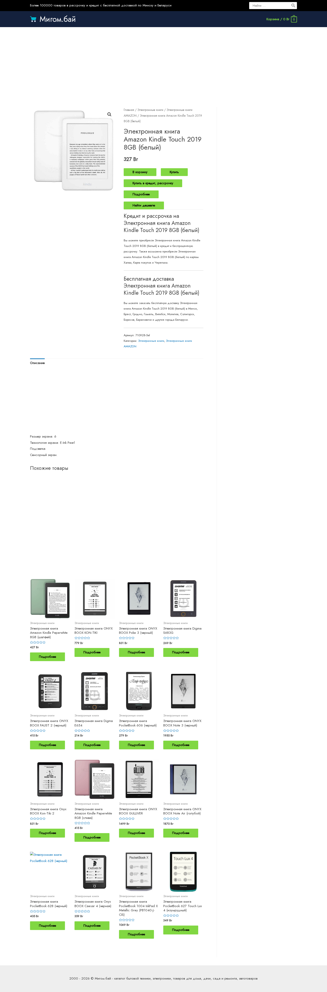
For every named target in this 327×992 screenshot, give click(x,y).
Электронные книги (150, 110)
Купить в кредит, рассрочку (153, 183)
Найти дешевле (144, 205)
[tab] (37, 363)
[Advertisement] (163, 63)
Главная (129, 110)
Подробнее (141, 194)
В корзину (140, 172)
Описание (37, 362)
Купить (174, 172)
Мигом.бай (58, 19)
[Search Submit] (293, 5)
